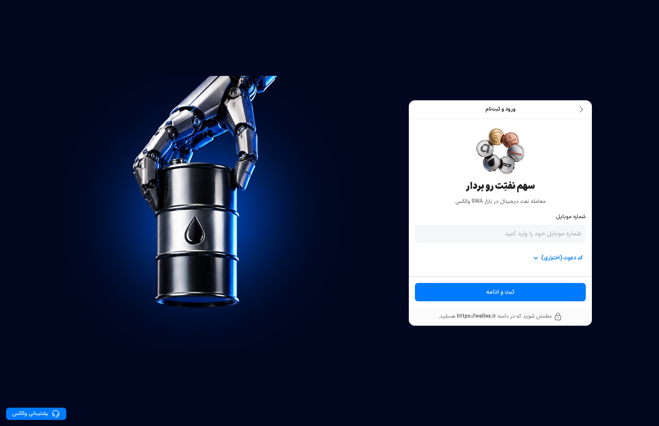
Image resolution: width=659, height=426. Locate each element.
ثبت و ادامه (500, 292)
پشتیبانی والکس (30, 414)
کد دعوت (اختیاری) (562, 258)
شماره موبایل (571, 217)
